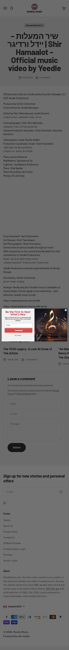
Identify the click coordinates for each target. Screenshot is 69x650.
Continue (19, 330)
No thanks (18, 335)
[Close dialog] (66, 310)
